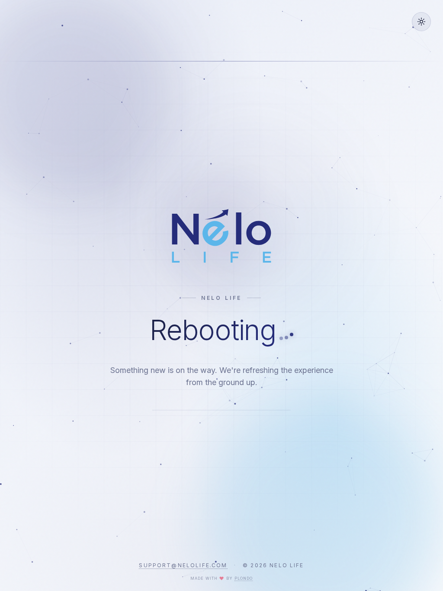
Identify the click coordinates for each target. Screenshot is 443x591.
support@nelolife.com (183, 565)
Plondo (243, 578)
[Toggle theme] (421, 21)
